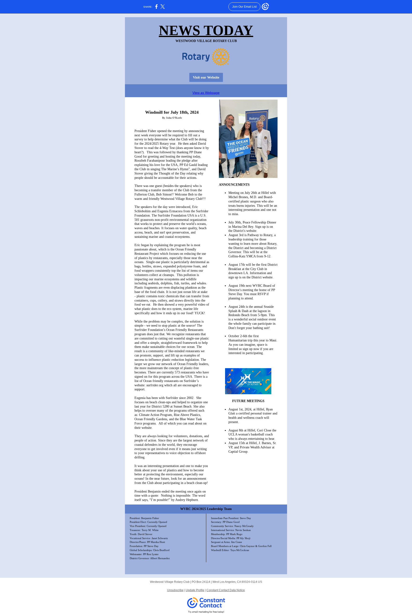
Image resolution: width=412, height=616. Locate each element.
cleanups (168, 275)
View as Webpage (206, 93)
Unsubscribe (175, 590)
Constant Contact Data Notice (225, 590)
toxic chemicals (168, 296)
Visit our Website (206, 77)
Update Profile (195, 590)
